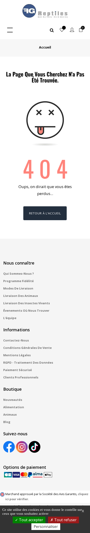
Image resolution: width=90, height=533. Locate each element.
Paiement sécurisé (17, 370)
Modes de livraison (18, 288)
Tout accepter (30, 519)
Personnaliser (46, 526)
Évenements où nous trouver (26, 310)
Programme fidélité (18, 281)
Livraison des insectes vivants (26, 303)
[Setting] (72, 30)
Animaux (10, 414)
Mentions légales (17, 355)
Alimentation (13, 407)
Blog (6, 422)
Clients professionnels (20, 377)
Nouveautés (12, 400)
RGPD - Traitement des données (28, 362)
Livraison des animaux (20, 296)
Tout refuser (65, 519)
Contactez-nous (16, 340)
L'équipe (9, 318)
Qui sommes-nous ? (18, 273)
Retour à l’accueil (45, 213)
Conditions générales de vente (27, 348)
